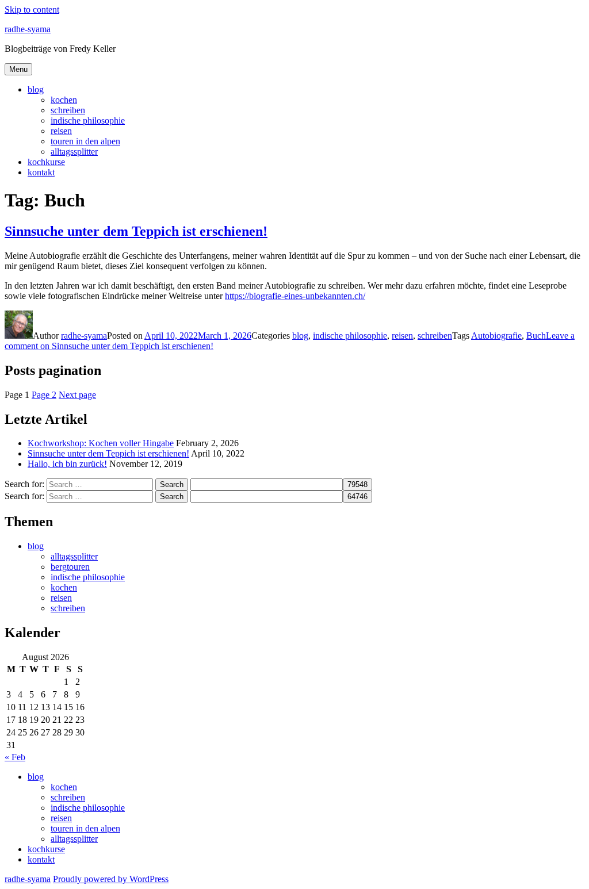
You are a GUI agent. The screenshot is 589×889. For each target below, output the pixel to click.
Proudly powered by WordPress (111, 879)
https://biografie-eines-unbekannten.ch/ (295, 296)
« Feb (15, 757)
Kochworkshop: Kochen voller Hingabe (101, 443)
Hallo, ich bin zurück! (67, 464)
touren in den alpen (85, 141)
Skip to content (32, 9)
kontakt (41, 172)
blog (36, 89)
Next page (77, 395)
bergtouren (70, 567)
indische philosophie (88, 120)
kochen (64, 100)
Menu (18, 69)
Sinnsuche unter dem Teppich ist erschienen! (136, 231)
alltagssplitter (74, 151)
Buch (536, 335)
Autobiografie (496, 335)
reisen (61, 131)
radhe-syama (28, 29)
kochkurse (46, 162)
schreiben (68, 110)
